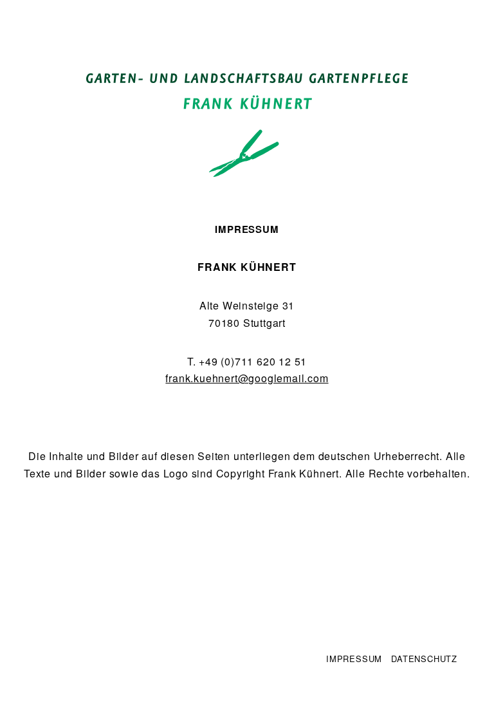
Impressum (354, 658)
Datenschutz (424, 658)
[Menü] (35, 19)
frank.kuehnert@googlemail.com (246, 378)
